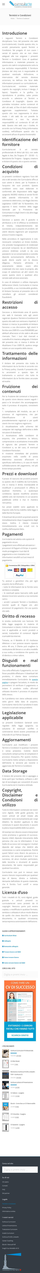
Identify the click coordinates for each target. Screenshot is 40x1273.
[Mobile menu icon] (3, 4)
